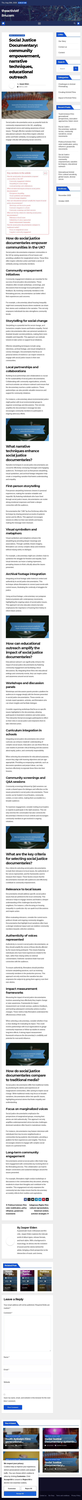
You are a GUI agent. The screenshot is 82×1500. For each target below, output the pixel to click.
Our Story (62, 41)
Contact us (63, 47)
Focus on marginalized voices (19, 230)
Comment (8, 1313)
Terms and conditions (63, 1495)
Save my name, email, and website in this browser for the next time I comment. (27, 1399)
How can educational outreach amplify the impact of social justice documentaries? (26, 202)
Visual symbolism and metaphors (20, 196)
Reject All (28, 1488)
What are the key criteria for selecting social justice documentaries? (24, 214)
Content (62, 53)
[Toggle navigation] (39, 23)
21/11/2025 (50, 1469)
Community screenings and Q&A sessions (23, 210)
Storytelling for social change (18, 183)
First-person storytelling (17, 193)
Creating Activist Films (67, 92)
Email (6, 1370)
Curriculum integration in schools (20, 208)
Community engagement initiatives (20, 181)
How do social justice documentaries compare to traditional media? (23, 226)
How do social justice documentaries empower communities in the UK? (22, 177)
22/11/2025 (10, 1445)
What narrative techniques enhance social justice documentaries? (23, 190)
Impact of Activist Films (17, 35)
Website (7, 1382)
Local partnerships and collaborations (21, 186)
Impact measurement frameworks (20, 222)
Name (6, 1357)
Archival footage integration (18, 198)
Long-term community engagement (20, 232)
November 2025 (65, 195)
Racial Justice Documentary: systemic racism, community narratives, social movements (68, 131)
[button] (74, 23)
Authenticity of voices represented (20, 220)
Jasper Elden (24, 84)
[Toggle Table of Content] (44, 173)
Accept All (20, 1493)
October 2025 (64, 201)
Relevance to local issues (17, 217)
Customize (12, 1488)
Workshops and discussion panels (20, 205)
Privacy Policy (75, 1495)
